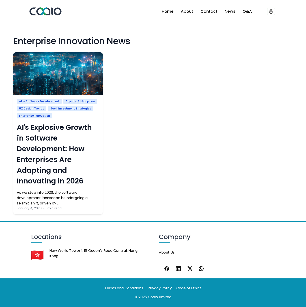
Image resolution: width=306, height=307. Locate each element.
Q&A (247, 11)
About (187, 11)
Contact (209, 11)
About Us (167, 252)
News (230, 11)
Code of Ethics (189, 288)
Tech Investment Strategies (70, 108)
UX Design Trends (31, 108)
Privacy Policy (160, 288)
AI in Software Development (39, 101)
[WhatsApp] (201, 268)
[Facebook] (166, 268)
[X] (189, 268)
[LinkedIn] (178, 268)
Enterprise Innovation (34, 116)
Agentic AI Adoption (80, 101)
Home (168, 11)
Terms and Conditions (124, 288)
